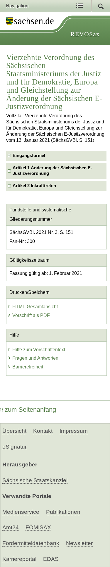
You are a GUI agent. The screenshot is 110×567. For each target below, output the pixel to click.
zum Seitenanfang (30, 409)
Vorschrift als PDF (31, 315)
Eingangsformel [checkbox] (29, 155)
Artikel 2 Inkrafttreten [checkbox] (34, 185)
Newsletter (79, 543)
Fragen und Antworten (35, 358)
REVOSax (85, 34)
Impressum (74, 431)
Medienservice (20, 512)
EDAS (51, 559)
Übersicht (14, 431)
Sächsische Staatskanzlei (34, 480)
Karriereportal (19, 559)
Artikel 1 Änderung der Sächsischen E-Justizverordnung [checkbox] (52, 171)
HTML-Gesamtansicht (35, 306)
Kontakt (43, 431)
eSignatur (14, 447)
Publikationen (63, 512)
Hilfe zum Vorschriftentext (38, 349)
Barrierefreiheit (27, 366)
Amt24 (10, 527)
